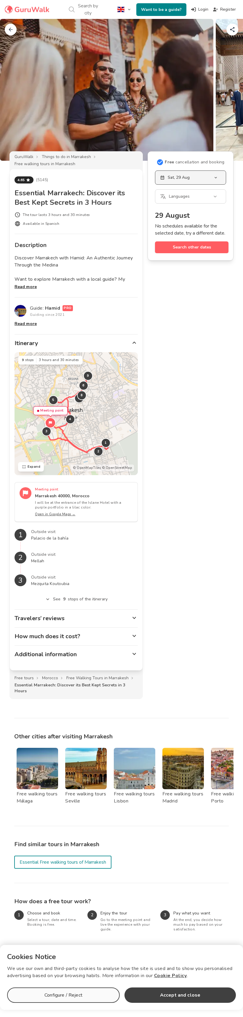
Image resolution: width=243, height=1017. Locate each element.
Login (203, 9)
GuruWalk (24, 157)
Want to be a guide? (161, 9)
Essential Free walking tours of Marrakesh (63, 862)
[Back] (11, 29)
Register (228, 9)
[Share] (232, 29)
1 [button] (106, 443)
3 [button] (46, 431)
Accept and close (180, 995)
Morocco (50, 678)
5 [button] (53, 400)
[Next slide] (229, 90)
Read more (26, 287)
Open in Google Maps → (55, 514)
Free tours (24, 678)
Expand (34, 466)
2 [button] (98, 451)
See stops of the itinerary (80, 599)
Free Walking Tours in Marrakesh (97, 678)
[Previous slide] (14, 90)
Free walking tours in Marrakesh (45, 164)
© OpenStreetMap (117, 468)
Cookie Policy (170, 975)
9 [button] (88, 375)
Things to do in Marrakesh (66, 157)
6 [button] (83, 385)
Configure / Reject (63, 995)
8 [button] (82, 395)
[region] (76, 413)
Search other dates (192, 247)
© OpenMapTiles (87, 468)
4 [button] (70, 419)
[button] (50, 422)
